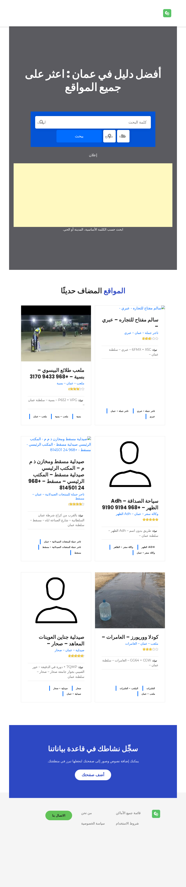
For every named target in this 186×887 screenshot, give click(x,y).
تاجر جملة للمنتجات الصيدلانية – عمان (62, 541)
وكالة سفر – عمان (146, 552)
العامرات (151, 688)
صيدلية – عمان (74, 693)
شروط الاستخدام (127, 823)
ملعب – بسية (61, 416)
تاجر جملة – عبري (146, 411)
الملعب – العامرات (129, 688)
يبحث (79, 136)
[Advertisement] (93, 195)
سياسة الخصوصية (93, 823)
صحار (78, 688)
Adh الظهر (148, 547)
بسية (78, 416)
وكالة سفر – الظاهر (123, 547)
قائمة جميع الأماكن (128, 813)
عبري (152, 416)
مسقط (77, 552)
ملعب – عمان (40, 416)
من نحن (86, 813)
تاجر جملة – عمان (119, 411)
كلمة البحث (41, 122)
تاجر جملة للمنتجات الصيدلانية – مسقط (61, 547)
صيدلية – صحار (60, 688)
